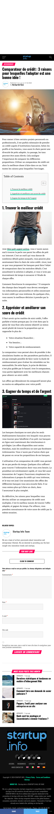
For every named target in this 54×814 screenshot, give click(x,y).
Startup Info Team (18, 85)
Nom (4, 602)
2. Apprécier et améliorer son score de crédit (27, 193)
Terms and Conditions (43, 777)
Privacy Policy (30, 777)
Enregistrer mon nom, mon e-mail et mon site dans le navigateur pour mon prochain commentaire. (26, 646)
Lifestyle (32, 763)
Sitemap (27, 779)
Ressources (21, 763)
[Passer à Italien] (33, 767)
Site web (5, 630)
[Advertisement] (27, 27)
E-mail (5, 616)
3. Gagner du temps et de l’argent (23, 198)
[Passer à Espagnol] (44, 767)
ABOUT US (13, 784)
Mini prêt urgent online (18, 248)
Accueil (11, 763)
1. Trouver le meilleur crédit (21, 189)
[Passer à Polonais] (38, 767)
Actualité (41, 763)
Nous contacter (17, 767)
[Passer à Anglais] (27, 767)
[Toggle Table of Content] (42, 183)
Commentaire (7, 575)
